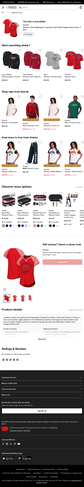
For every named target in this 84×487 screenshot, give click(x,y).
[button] (7, 12)
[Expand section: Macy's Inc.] (42, 395)
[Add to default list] (19, 50)
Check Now (26, 430)
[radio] (3, 225)
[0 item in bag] (80, 7)
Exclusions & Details (16, 430)
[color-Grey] (26, 225)
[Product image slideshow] (21, 268)
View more (42, 339)
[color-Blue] (10, 225)
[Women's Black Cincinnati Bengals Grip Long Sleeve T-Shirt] (11, 60)
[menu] (3, 7)
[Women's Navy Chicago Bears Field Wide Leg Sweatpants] (32, 152)
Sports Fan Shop (17, 12)
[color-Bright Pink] (3, 225)
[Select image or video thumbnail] (7, 298)
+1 (13, 225)
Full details (28, 34)
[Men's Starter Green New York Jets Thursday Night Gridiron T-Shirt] (74, 106)
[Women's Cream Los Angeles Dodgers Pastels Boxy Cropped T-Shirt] (53, 106)
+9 (57, 225)
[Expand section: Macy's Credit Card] (42, 383)
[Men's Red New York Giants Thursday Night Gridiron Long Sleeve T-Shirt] (32, 106)
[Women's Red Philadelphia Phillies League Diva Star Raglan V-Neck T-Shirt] (74, 60)
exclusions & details (59, 334)
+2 (29, 225)
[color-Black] (7, 225)
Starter (26, 25)
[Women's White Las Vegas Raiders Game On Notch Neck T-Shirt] (11, 152)
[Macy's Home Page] (11, 7)
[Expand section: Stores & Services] (42, 389)
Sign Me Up (42, 411)
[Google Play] (25, 458)
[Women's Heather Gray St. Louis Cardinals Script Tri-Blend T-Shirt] (53, 60)
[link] (11, 77)
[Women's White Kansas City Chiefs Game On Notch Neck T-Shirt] (74, 152)
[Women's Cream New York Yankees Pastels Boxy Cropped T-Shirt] (11, 106)
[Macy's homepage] (3, 12)
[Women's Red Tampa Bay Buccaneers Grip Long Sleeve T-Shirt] (32, 60)
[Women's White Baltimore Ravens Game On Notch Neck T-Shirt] (53, 152)
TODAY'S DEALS (8, 2)
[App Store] (8, 458)
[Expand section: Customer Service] (42, 377)
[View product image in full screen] (5, 289)
